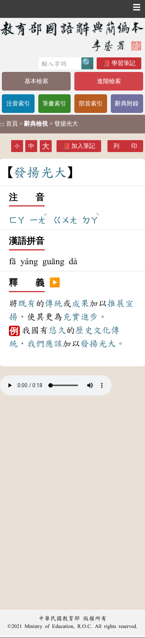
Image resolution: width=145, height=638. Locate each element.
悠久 (57, 330)
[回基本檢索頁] (72, 36)
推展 (116, 303)
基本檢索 (36, 81)
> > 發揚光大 (39, 123)
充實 (71, 316)
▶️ (54, 282)
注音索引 (18, 103)
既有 (27, 303)
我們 (36, 343)
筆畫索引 (54, 103)
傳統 (53, 303)
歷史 (84, 330)
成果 (80, 303)
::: (2, 124)
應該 (53, 343)
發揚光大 (98, 343)
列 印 (125, 146)
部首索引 (91, 103)
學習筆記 (123, 63)
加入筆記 (83, 146)
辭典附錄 (127, 103)
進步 (89, 316)
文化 (102, 330)
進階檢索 (109, 81)
